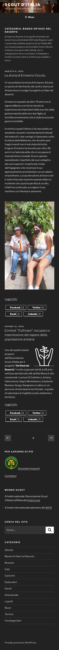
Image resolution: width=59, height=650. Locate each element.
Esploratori (11, 582)
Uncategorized (13, 620)
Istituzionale (11, 595)
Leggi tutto (11, 299)
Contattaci (11, 476)
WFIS (49, 507)
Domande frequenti (29, 468)
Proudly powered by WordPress (20, 642)
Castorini (10, 575)
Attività (9, 550)
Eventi (8, 588)
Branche (9, 562)
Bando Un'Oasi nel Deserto (19, 556)
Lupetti (9, 601)
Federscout (33, 500)
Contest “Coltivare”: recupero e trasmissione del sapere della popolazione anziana (27, 335)
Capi (7, 569)
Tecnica (9, 614)
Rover (8, 607)
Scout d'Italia (22, 4)
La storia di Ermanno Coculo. (25, 75)
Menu (31, 17)
